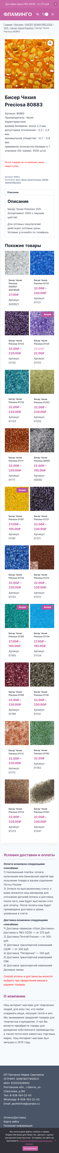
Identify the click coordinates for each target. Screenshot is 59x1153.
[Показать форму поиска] (37, 14)
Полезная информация (18, 1125)
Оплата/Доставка (15, 1117)
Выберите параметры (16, 306)
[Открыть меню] (52, 14)
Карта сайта (11, 1121)
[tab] (29, 192)
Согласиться (30, 1148)
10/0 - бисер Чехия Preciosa (28, 180)
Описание (13, 192)
